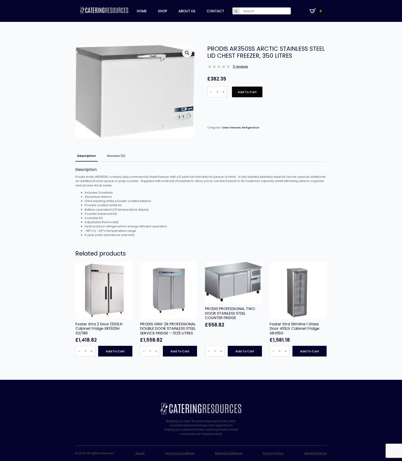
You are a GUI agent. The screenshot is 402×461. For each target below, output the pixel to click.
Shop (162, 11)
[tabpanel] (201, 202)
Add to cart (247, 92)
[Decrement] (211, 92)
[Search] (236, 11)
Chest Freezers (231, 127)
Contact (215, 11)
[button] (187, 53)
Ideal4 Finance (315, 453)
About (139, 453)
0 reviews (240, 66)
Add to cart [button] (115, 351)
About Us (186, 11)
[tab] (86, 156)
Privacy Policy (273, 453)
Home (142, 11)
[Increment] (223, 92)
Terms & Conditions (179, 453)
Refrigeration (250, 127)
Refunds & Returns (229, 453)
